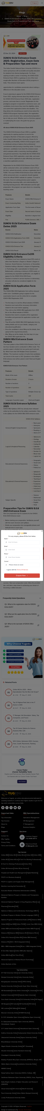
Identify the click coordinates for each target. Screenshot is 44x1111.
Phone (6, 554)
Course (6, 561)
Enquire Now (21, 575)
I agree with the (17, 570)
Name (6, 538)
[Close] (42, 531)
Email (6, 546)
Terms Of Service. (22, 570)
